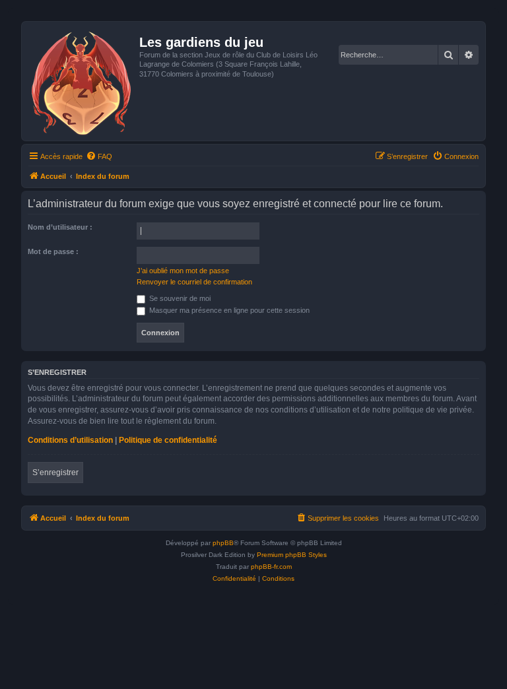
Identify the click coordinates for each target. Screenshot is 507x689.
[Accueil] (82, 81)
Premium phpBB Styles (292, 554)
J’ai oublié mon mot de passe (183, 271)
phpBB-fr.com (271, 566)
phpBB (223, 542)
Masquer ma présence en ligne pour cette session (228, 310)
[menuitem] (99, 156)
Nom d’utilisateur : (60, 227)
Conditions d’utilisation (70, 440)
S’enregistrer (55, 472)
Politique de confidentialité (168, 440)
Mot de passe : (53, 251)
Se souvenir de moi (179, 298)
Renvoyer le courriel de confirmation (194, 282)
